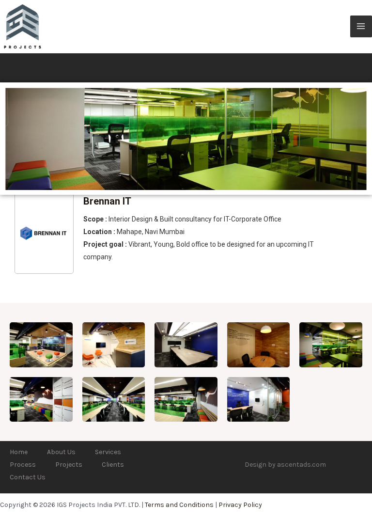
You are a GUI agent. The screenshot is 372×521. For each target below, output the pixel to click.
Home (19, 452)
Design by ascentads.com (285, 464)
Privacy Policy (240, 505)
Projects (68, 464)
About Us (61, 452)
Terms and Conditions (179, 505)
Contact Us (28, 477)
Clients (113, 464)
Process (23, 464)
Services (108, 452)
